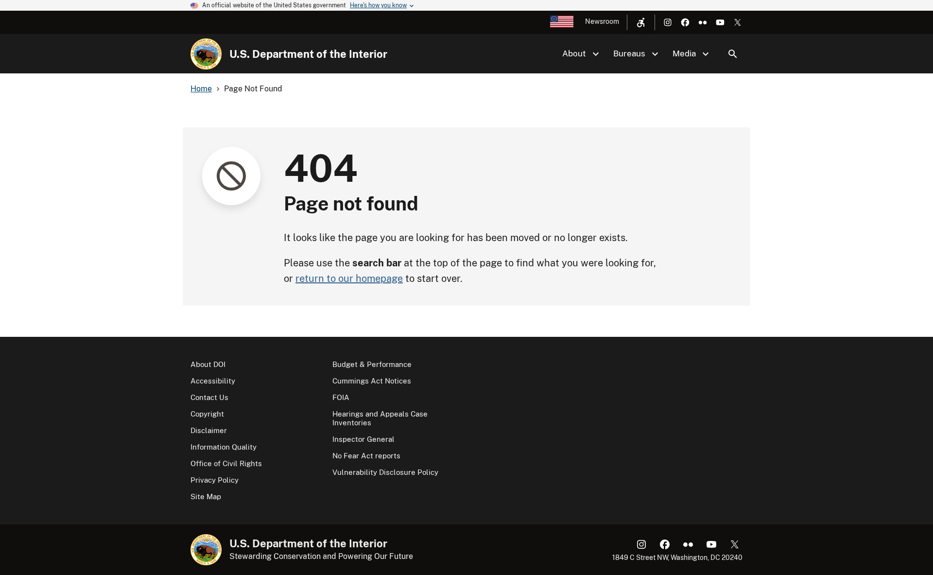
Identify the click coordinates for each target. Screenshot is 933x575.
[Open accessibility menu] (641, 22)
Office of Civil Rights (226, 463)
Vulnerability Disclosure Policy (385, 472)
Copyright (207, 414)
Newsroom (602, 21)
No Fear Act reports (366, 456)
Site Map (205, 496)
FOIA (340, 397)
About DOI (207, 364)
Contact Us (209, 397)
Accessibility (212, 381)
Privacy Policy (214, 480)
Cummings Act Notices (371, 381)
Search (733, 54)
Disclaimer (208, 430)
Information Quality (223, 447)
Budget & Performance (372, 364)
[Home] (206, 54)
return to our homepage (349, 278)
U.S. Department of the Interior (308, 54)
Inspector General (363, 439)
